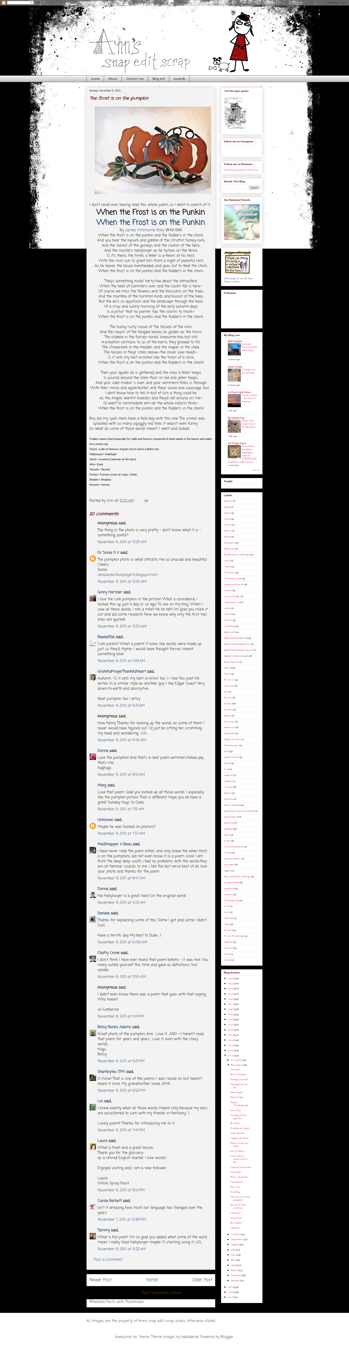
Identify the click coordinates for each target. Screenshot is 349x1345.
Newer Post (100, 1280)
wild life (228, 942)
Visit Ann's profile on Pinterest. (241, 169)
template (228, 888)
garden (227, 715)
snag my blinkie (232, 858)
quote (227, 834)
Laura (102, 1141)
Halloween (229, 727)
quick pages (230, 816)
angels (227, 512)
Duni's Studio (235, 366)
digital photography (234, 638)
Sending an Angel (239, 1128)
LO (225, 769)
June (233, 1254)
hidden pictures (232, 739)
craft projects (231, 602)
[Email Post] (146, 500)
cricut (227, 614)
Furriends (235, 1172)
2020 (231, 1009)
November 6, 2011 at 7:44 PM (121, 1130)
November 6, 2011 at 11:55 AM (122, 977)
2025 (231, 983)
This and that (237, 1133)
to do (226, 906)
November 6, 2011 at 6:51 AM (121, 775)
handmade (229, 733)
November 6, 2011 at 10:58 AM (122, 942)
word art (228, 948)
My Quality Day (236, 417)
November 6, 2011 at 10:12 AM (122, 903)
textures (228, 894)
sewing (228, 852)
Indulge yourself (239, 1079)
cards (227, 566)
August (235, 1244)
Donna (103, 751)
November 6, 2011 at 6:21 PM (121, 1061)
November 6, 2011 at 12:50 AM (122, 626)
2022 (231, 998)
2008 (231, 1297)
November (237, 1065)
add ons (228, 500)
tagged (227, 870)
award (227, 518)
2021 (231, 1004)
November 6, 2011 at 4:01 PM (121, 1016)
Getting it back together (238, 1117)
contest (228, 590)
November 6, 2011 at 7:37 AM (121, 833)
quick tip (229, 822)
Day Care (235, 1187)
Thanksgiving (231, 900)
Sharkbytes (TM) (111, 1072)
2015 (231, 1034)
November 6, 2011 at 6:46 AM (122, 740)
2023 (231, 993)
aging (227, 506)
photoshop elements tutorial (239, 811)
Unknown (105, 820)
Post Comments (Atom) (162, 1293)
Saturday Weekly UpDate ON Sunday (250, 347)
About (112, 79)
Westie (227, 930)
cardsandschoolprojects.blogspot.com (127, 575)
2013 (231, 1045)
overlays (228, 787)
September (237, 1239)
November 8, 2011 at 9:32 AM (122, 1249)
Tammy (104, 1230)
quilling (228, 828)
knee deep (235, 1110)
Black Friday (237, 1097)
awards (179, 79)
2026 (231, 978)
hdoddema (190, 1337)
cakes (227, 560)
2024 (231, 988)
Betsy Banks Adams (114, 1027)
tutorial (228, 918)
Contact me (135, 79)
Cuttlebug (229, 626)
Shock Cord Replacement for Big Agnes (249, 423)
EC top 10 (229, 679)
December (236, 1060)
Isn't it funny (237, 1151)
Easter (227, 673)
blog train (229, 548)
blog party (229, 542)
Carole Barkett (110, 1201)
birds (227, 536)
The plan (235, 1069)
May (233, 1259)
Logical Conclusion (240, 1167)
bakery (227, 530)
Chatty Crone (108, 953)
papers (227, 793)
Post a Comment (108, 1259)
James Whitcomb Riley (144, 230)
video (227, 924)
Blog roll (159, 79)
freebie (227, 703)
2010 (231, 1287)
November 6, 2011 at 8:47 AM (121, 878)
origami (228, 781)
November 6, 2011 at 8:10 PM (121, 1190)
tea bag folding (232, 882)
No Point (235, 1123)
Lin (100, 1101)
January (235, 1280)
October (236, 1234)
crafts (227, 608)
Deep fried (235, 1217)
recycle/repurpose (234, 846)
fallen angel (236, 1092)
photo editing (231, 805)
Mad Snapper (235, 341)
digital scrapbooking (235, 656)
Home (95, 79)
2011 (231, 1055)
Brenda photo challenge (236, 554)
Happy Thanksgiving (239, 1104)
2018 (231, 1019)
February (236, 1275)
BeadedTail (106, 637)
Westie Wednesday (234, 936)
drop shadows (231, 662)
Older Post (202, 1280)
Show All (256, 470)
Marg (102, 785)
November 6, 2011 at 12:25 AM (122, 542)
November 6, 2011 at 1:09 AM (121, 661)
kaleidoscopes (231, 745)
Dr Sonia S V (108, 552)
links (226, 763)
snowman (229, 864)
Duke (227, 667)
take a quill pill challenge (237, 876)
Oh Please (235, 1213)
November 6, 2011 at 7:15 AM (121, 809)
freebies (228, 709)
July (233, 1249)
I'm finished (236, 1182)
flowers (228, 697)
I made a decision (239, 1138)
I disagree (235, 1227)
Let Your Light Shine (239, 392)
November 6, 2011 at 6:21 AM (121, 705)
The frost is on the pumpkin (240, 1198)
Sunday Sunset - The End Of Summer (250, 398)
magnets (228, 775)
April (234, 1265)
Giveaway (229, 721)
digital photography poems (238, 650)
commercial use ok (234, 584)
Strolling (235, 1192)
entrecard (229, 685)
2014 (231, 1040)
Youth (227, 960)
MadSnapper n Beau (114, 844)
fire (226, 691)
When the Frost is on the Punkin (151, 222)
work (227, 954)
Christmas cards (233, 578)
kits (226, 751)
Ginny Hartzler (110, 592)
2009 (231, 1292)
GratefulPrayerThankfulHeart (122, 671)
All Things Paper (237, 443)
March (235, 1270)
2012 (231, 1050)
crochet (228, 620)
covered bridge (232, 596)
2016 (231, 1029)
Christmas (229, 572)
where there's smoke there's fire (239, 1159)
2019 (231, 1014)
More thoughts (238, 1074)
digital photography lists (237, 644)
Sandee (104, 913)
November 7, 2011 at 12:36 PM (122, 1219)
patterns (228, 799)
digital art (229, 632)
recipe (227, 840)
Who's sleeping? (239, 1177)
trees (226, 912)
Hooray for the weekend (238, 1206)
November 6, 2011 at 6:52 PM (122, 1090)
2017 (231, 1024)
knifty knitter (231, 757)
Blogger (227, 1337)
